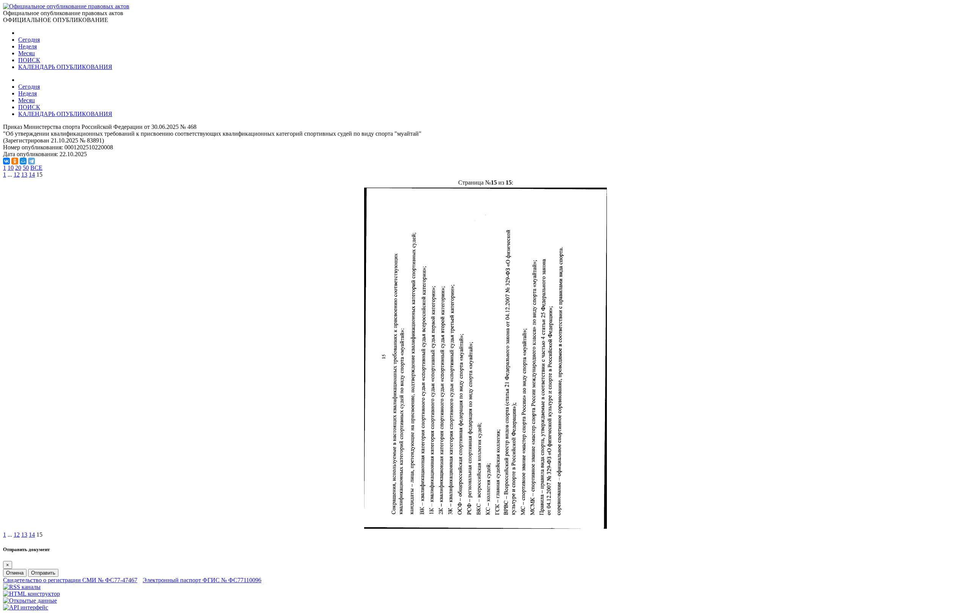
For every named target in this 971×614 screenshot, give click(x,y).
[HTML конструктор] (31, 594)
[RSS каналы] (22, 587)
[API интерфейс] (25, 607)
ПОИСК (29, 60)
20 (18, 167)
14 (32, 174)
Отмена (15, 573)
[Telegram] (31, 161)
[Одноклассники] (14, 161)
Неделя (27, 46)
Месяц (26, 53)
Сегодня (29, 39)
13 (24, 174)
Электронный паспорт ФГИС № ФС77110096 (202, 580)
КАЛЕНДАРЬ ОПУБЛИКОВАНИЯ (65, 67)
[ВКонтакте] (6, 161)
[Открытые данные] (30, 600)
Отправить (43, 573)
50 (26, 167)
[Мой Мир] (23, 161)
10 (11, 167)
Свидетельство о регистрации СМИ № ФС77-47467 (70, 580)
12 (17, 174)
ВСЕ (36, 167)
